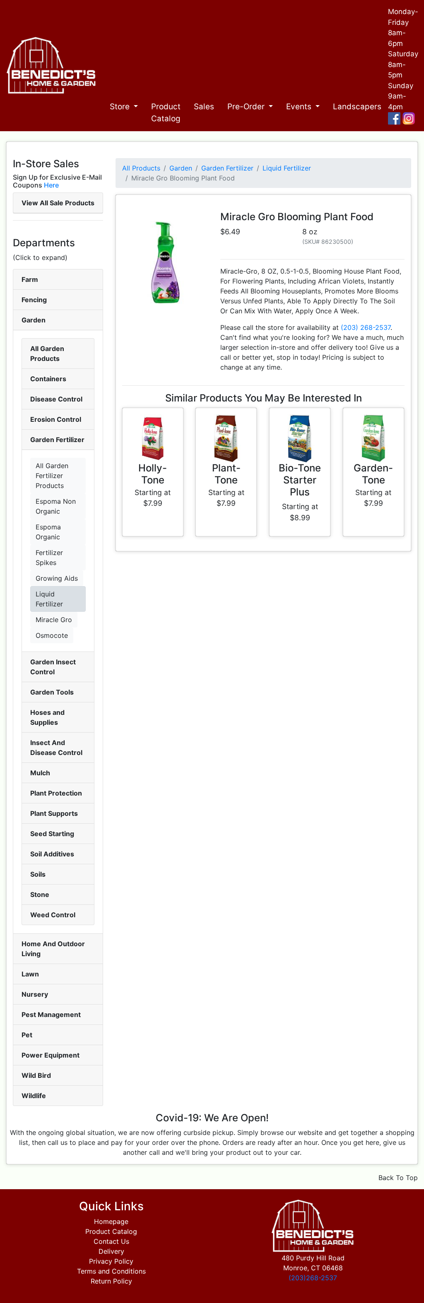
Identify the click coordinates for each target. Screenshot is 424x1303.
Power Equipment (51, 1055)
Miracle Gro (54, 619)
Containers (48, 379)
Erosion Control (55, 419)
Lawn (30, 974)
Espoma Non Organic (56, 506)
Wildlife (34, 1095)
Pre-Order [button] (247, 106)
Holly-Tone (152, 474)
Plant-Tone (226, 474)
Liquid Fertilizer (49, 599)
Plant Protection (56, 793)
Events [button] (299, 106)
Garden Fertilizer (57, 439)
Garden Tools (52, 692)
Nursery (35, 994)
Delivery (111, 1251)
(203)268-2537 (313, 1278)
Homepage (111, 1221)
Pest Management (51, 1014)
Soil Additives (52, 854)
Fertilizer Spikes (49, 557)
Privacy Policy (111, 1261)
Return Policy (111, 1281)
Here (51, 185)
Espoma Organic (48, 532)
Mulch (40, 773)
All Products (141, 168)
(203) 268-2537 (365, 327)
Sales (204, 106)
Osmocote (52, 635)
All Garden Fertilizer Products (52, 476)
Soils (38, 874)
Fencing (34, 300)
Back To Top (398, 1177)
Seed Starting (52, 833)
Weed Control (52, 915)
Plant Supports (54, 813)
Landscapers (357, 106)
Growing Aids (57, 578)
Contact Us (111, 1241)
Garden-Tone (373, 474)
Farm (30, 279)
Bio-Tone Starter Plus (300, 480)
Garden (34, 320)
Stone (39, 894)
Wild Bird (36, 1075)
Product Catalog (166, 112)
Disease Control (56, 399)
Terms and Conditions (111, 1271)
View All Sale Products (58, 203)
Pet (27, 1035)
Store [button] (121, 106)
